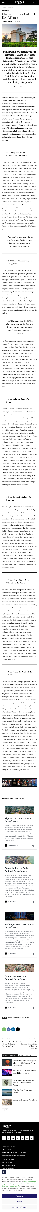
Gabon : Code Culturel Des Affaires (25, 1100)
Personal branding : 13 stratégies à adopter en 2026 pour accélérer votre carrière (24, 1063)
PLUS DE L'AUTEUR (25, 1055)
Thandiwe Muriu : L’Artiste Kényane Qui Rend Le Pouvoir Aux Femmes (10, 1044)
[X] (18, 1029)
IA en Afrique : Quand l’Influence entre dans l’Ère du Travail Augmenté (24, 1082)
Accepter (19, 1196)
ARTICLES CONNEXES (10, 1055)
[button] (36, 1172)
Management (11, 7)
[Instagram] (8, 1138)
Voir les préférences (19, 1207)
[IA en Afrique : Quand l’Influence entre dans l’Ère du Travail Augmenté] (7, 1082)
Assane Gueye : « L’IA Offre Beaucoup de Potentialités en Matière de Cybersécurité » (28, 1045)
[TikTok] (18, 1138)
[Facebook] (9, 1029)
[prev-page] (3, 1109)
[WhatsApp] (4, 1029)
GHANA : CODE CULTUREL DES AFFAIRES (18, 1018)
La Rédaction (8, 21)
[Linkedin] (13, 1029)
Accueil (4, 7)
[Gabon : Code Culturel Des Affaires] (7, 1102)
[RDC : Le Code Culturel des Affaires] (7, 1092)
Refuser (19, 1202)
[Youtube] (31, 1138)
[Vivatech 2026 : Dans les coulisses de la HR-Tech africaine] (7, 1072)
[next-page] (6, 1109)
